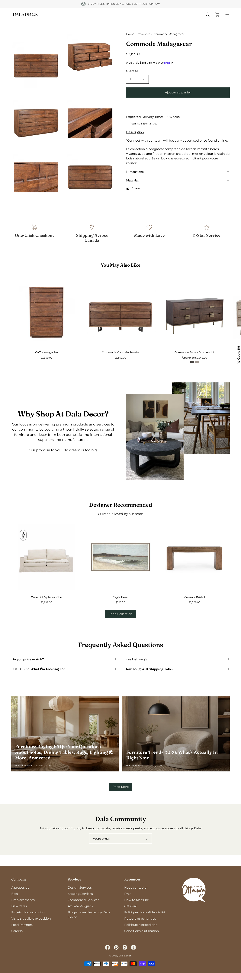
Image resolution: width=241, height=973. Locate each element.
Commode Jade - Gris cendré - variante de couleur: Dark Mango (192, 362)
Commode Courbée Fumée (120, 352)
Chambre (144, 34)
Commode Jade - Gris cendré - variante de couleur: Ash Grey (197, 362)
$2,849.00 (46, 357)
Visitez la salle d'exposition (31, 918)
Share (136, 188)
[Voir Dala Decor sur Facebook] (107, 947)
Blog (14, 894)
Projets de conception (28, 912)
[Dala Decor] (25, 14)
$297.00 (120, 602)
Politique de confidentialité (144, 912)
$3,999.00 (46, 602)
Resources (132, 879)
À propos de (20, 887)
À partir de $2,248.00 (194, 357)
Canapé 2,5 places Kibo (46, 597)
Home (130, 34)
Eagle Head (120, 597)
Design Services (80, 887)
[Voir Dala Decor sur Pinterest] (116, 947)
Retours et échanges (140, 918)
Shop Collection (120, 614)
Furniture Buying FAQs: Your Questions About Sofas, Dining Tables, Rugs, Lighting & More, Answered (64, 752)
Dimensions (135, 172)
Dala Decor (124, 955)
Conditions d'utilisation (141, 931)
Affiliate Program (80, 906)
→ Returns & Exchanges (141, 123)
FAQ (127, 894)
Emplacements (23, 900)
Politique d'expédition (141, 925)
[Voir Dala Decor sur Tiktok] (133, 947)
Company (19, 879)
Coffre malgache (46, 352)
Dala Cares (19, 906)
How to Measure (136, 900)
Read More (120, 787)
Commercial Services (83, 900)
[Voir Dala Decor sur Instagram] (125, 947)
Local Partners (22, 925)
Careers (17, 931)
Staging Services (80, 894)
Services (74, 879)
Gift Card (130, 906)
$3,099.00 (194, 602)
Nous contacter (136, 887)
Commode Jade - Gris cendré (194, 352)
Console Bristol (194, 597)
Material (132, 180)
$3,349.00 (120, 357)
